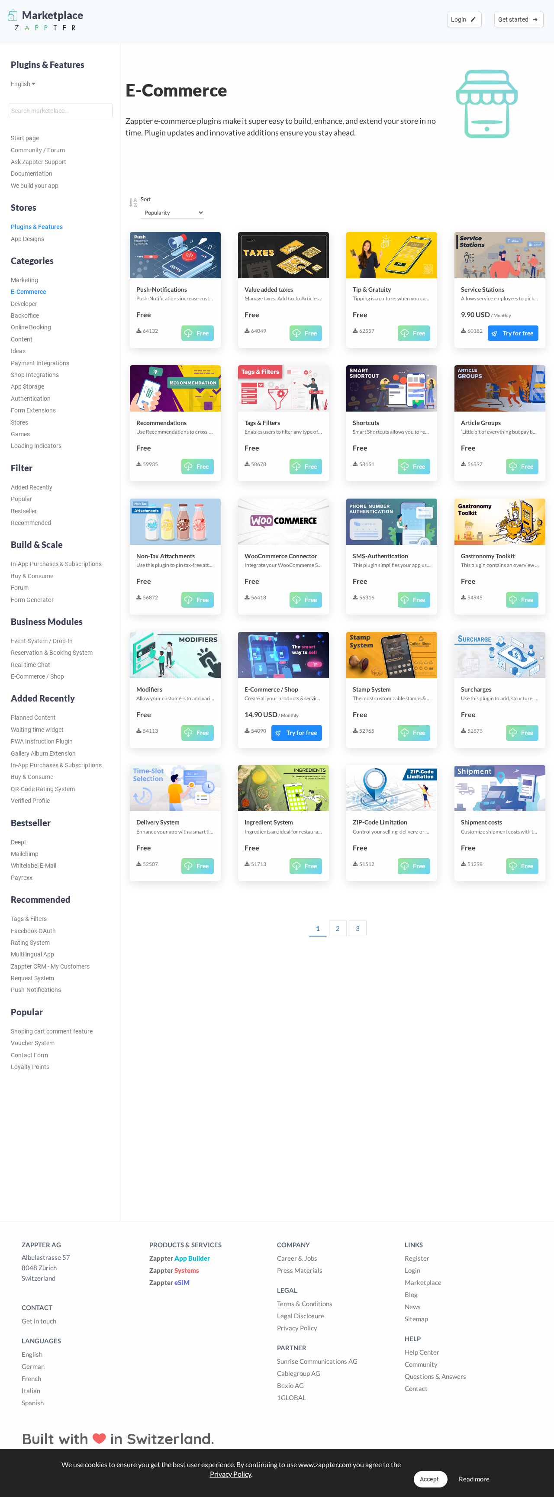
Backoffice (25, 315)
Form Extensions (33, 410)
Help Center (422, 1352)
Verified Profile (30, 800)
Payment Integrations (40, 363)
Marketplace (423, 1282)
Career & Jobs (297, 1258)
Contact (416, 1388)
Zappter (179, 1258)
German (33, 1366)
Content (21, 339)
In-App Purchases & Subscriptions (56, 563)
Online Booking (31, 327)
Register (417, 1258)
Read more (474, 1479)
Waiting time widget (37, 729)
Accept (429, 1479)
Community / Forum (38, 150)
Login (460, 19)
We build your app (34, 185)
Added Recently (31, 487)
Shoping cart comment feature (52, 1031)
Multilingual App (32, 954)
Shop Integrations (35, 374)
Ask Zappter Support (38, 161)
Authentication (31, 398)
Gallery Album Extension (43, 753)
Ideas (18, 351)
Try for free (518, 333)
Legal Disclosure (300, 1316)
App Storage (27, 386)
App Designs (27, 238)
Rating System (30, 942)
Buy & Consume (32, 576)
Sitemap (416, 1319)
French (31, 1378)
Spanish (33, 1403)
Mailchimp (25, 853)
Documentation (31, 173)
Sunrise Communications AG (317, 1361)
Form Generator (32, 599)
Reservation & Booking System (52, 652)
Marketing (24, 280)
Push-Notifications (36, 989)
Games (20, 434)
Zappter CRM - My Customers (50, 966)
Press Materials (299, 1270)
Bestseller (24, 511)
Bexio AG (290, 1385)
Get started (514, 19)
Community (421, 1364)
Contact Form (29, 1055)
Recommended (31, 522)
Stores (19, 422)
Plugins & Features (47, 64)
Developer (24, 303)
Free (202, 333)
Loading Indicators (36, 445)
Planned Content (33, 717)
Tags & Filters (29, 918)
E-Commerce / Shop (37, 676)
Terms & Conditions (304, 1303)
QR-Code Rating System (43, 789)
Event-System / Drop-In (42, 640)
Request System (32, 978)
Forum (20, 587)
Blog (411, 1294)
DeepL (19, 842)
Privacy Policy (297, 1328)
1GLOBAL (291, 1397)
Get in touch (39, 1321)
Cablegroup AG (298, 1373)
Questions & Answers (435, 1376)
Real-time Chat (30, 664)
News (413, 1306)
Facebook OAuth (33, 930)
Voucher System (33, 1043)
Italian (31, 1390)
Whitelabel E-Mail (33, 865)
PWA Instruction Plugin (42, 741)
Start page (25, 138)
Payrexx (21, 877)
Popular (21, 499)
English (21, 83)
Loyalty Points (30, 1066)
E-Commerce (28, 291)
